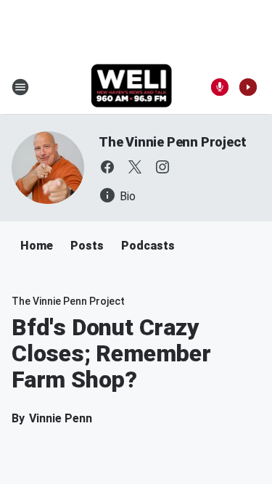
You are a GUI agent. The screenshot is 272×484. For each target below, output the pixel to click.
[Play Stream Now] (248, 87)
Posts (87, 246)
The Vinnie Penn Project (172, 141)
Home (36, 246)
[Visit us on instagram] (162, 167)
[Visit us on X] (135, 167)
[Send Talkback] (219, 87)
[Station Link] (132, 87)
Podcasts (148, 246)
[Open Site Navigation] (20, 87)
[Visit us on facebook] (107, 167)
